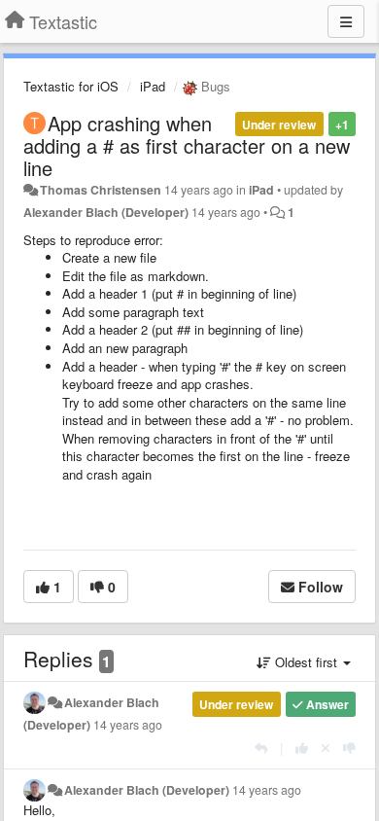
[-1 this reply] (349, 747)
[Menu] (345, 21)
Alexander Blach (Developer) (106, 212)
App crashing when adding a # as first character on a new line (186, 145)
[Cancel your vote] (325, 747)
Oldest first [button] (306, 662)
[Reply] (261, 747)
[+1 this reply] (301, 747)
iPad (152, 86)
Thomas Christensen (100, 189)
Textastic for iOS (71, 86)
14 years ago (127, 724)
